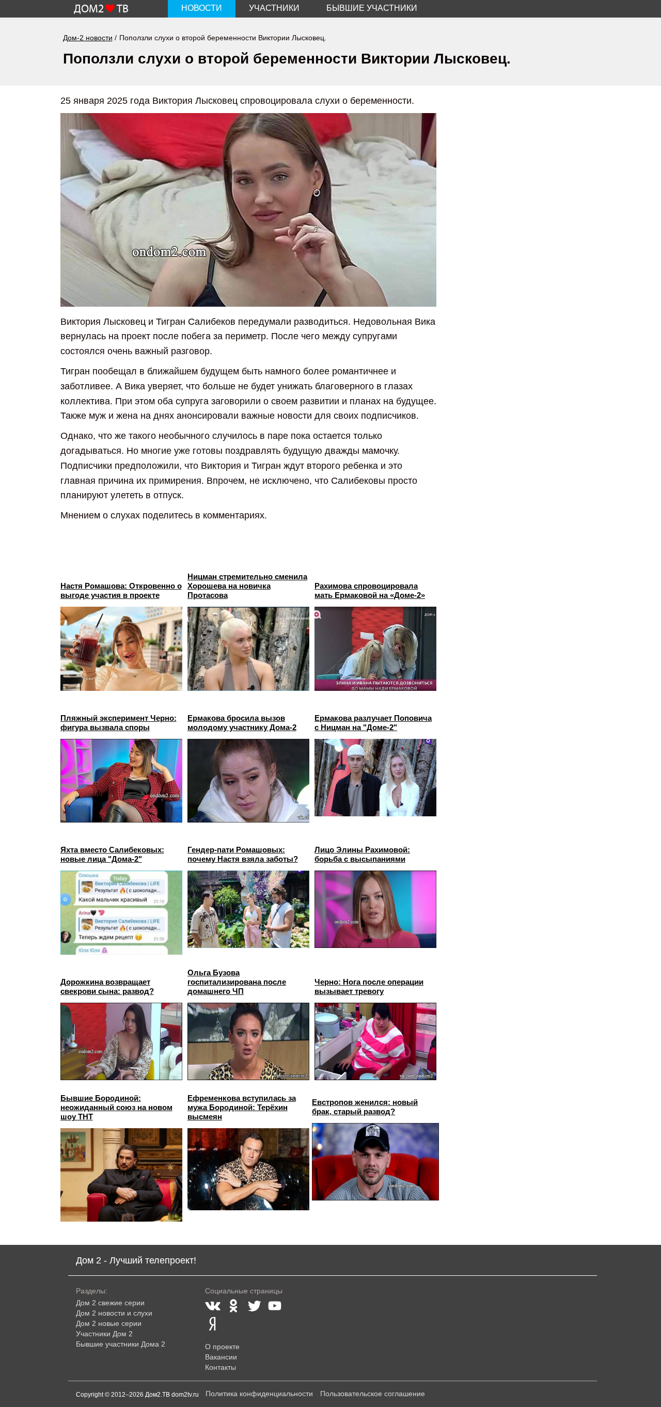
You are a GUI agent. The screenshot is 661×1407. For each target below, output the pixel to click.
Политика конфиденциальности (259, 1393)
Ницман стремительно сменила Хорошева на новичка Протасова (247, 585)
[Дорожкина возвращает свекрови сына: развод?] (121, 1041)
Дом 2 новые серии (108, 1323)
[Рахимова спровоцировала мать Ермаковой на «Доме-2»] (375, 649)
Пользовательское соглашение (372, 1393)
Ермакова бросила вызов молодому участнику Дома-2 (241, 723)
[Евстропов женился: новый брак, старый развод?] (375, 1161)
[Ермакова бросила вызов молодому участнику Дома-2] (248, 781)
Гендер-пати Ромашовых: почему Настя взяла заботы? (242, 854)
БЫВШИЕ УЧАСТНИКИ (371, 8)
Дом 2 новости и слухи (114, 1313)
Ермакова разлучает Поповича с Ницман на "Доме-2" (373, 723)
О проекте (222, 1346)
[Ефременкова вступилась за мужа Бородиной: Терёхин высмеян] (248, 1169)
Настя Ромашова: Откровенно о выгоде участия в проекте (121, 590)
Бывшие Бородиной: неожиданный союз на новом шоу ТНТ (116, 1107)
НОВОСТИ (201, 8)
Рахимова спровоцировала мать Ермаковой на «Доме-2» (369, 590)
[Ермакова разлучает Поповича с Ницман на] (375, 777)
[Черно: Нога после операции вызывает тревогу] (375, 1041)
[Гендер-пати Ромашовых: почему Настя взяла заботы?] (248, 909)
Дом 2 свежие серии (110, 1303)
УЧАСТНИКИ (274, 8)
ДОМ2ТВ (101, 9)
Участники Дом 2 (104, 1334)
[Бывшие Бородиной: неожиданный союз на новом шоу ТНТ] (121, 1175)
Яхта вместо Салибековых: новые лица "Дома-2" (112, 854)
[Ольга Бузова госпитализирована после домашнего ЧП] (248, 1041)
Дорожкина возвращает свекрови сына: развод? (107, 986)
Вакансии (221, 1357)
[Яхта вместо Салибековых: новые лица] (121, 913)
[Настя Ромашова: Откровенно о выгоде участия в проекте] (121, 649)
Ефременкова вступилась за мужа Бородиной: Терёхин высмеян (241, 1107)
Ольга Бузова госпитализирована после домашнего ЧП (236, 981)
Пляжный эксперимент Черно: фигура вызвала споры (118, 723)
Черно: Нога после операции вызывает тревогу (368, 986)
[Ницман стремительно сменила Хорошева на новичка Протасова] (248, 649)
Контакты (220, 1367)
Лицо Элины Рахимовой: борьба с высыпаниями (362, 854)
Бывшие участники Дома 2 (120, 1344)
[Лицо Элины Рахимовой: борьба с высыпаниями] (375, 909)
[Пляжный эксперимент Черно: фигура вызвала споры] (121, 781)
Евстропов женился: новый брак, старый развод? (365, 1107)
